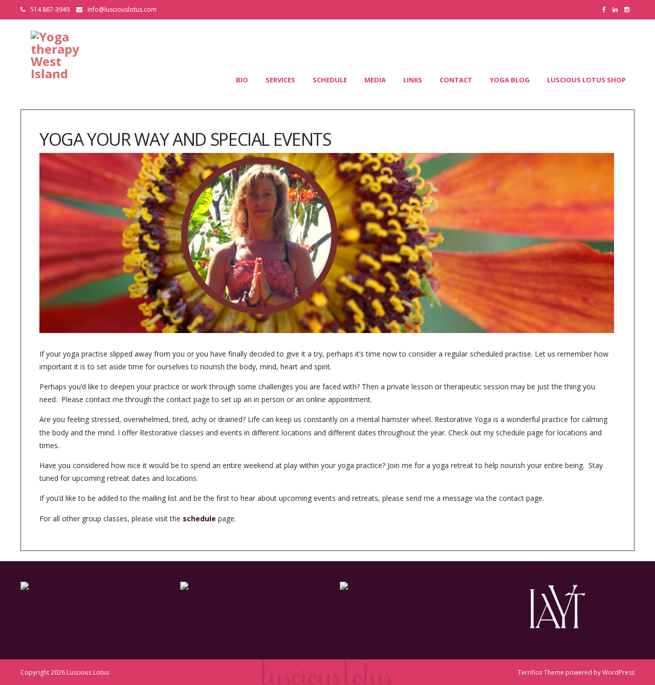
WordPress (618, 672)
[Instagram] (629, 9)
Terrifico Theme (541, 672)
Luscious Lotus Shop (586, 79)
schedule (199, 518)
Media (375, 79)
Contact (456, 79)
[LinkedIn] (618, 9)
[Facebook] (606, 9)
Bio (242, 79)
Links (412, 79)
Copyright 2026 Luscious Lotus (64, 672)
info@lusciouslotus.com (122, 9)
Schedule (330, 79)
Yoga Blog (510, 79)
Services (280, 79)
